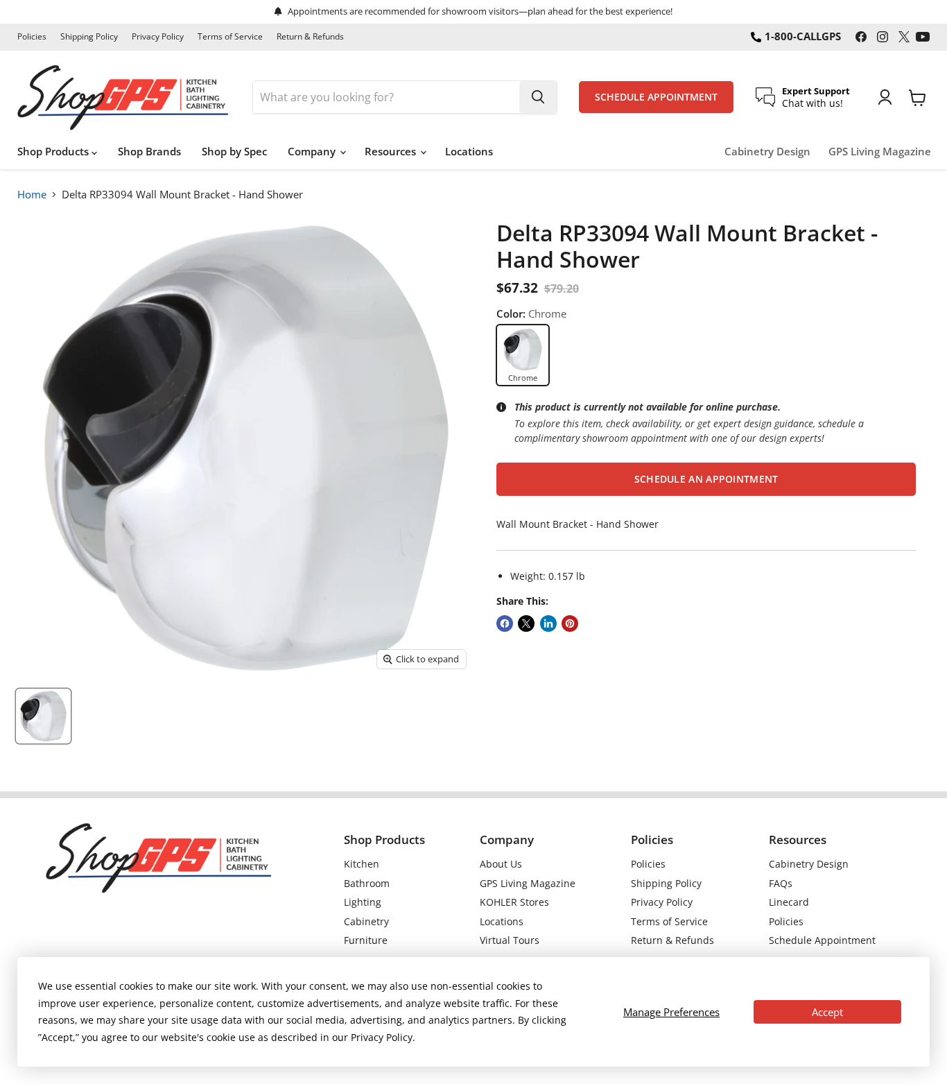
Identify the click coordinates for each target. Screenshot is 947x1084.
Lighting (362, 902)
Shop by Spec (234, 151)
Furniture (366, 940)
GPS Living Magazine (879, 151)
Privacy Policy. (383, 1037)
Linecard (789, 902)
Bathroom (367, 883)
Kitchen (361, 863)
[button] (706, 479)
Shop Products (54, 151)
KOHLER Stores (514, 902)
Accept (827, 1012)
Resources (392, 151)
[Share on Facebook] (504, 623)
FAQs (780, 883)
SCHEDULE (656, 97)
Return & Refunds (310, 37)
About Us (501, 863)
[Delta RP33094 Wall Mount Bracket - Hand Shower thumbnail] (43, 716)
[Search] (538, 97)
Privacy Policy (158, 37)
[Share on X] (526, 623)
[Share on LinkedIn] (548, 623)
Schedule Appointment (822, 940)
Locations (469, 151)
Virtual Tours (509, 940)
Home (31, 194)
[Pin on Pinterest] (570, 623)
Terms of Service (230, 37)
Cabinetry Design (767, 151)
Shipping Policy (89, 37)
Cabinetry (366, 921)
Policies (31, 37)
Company (313, 151)
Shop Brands (149, 151)
